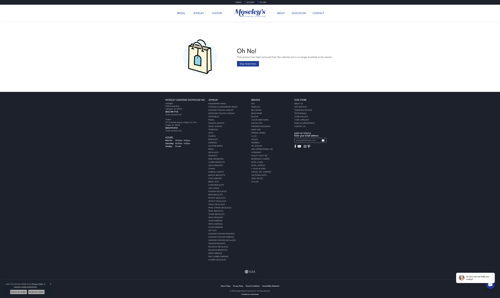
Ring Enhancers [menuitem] (216, 159)
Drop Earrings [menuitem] (215, 253)
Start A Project (301, 120)
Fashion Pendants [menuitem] (217, 243)
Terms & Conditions (253, 286)
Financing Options (303, 110)
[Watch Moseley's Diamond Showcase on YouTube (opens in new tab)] (299, 146)
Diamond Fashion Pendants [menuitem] (221, 233)
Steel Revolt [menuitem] (257, 178)
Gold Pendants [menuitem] (215, 165)
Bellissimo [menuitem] (256, 110)
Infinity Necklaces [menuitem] (217, 201)
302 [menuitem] (253, 103)
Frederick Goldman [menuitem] (260, 126)
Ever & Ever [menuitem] (256, 123)
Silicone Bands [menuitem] (215, 146)
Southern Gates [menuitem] (259, 175)
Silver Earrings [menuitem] (215, 227)
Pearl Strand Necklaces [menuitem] (219, 207)
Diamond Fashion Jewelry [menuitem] (220, 110)
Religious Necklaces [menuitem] (218, 246)
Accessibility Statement (270, 286)
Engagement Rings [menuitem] (217, 103)
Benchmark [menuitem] (256, 113)
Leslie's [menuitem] (254, 139)
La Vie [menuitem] (254, 136)
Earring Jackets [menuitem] (216, 172)
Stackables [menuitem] (213, 116)
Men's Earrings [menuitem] (215, 224)
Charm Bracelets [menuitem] (216, 162)
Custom (217, 13)
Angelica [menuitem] (255, 107)
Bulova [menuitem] (254, 116)
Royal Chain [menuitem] (257, 162)
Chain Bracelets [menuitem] (216, 185)
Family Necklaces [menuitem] (216, 204)
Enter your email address (306, 135)
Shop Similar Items (248, 63)
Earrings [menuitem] (212, 142)
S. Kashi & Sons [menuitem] (258, 168)
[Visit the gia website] (250, 271)
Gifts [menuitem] (210, 133)
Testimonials (300, 113)
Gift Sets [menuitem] (212, 230)
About (281, 13)
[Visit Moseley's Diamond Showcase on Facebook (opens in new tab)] (295, 146)
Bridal (181, 13)
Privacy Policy (238, 286)
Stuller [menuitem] (254, 181)
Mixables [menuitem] (255, 142)
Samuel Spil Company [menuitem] (261, 172)
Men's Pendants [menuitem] (215, 217)
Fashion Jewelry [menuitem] (216, 123)
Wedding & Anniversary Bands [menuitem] (223, 107)
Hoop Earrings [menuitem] (215, 220)
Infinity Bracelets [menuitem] (217, 198)
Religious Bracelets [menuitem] (217, 250)
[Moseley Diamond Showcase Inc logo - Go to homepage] (250, 13)
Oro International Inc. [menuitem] (262, 149)
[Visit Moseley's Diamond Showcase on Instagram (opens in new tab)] (305, 146)
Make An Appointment (304, 123)
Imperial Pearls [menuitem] (258, 133)
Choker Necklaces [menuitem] (217, 259)
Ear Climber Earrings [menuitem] (218, 256)
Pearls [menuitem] (211, 120)
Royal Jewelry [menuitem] (258, 165)
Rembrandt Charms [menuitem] (260, 159)
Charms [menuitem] (212, 136)
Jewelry (198, 13)
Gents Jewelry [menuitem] (215, 126)
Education (299, 13)
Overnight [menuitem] (256, 152)
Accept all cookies (36, 292)
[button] (237, 2)
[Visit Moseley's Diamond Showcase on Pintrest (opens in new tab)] (309, 146)
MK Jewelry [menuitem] (256, 146)
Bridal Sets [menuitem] (213, 181)
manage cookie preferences (25, 287)
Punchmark (254, 294)
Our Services (300, 107)
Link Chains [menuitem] (213, 188)
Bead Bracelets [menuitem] (215, 194)
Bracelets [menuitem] (213, 139)
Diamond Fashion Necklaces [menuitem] (222, 240)
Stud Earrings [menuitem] (215, 178)
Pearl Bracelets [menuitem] (215, 211)
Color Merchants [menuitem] (260, 120)
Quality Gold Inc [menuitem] (259, 155)
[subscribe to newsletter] (323, 140)
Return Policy (225, 286)
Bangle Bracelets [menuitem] (216, 175)
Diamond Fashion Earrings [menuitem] (221, 237)
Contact (318, 13)
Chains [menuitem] (211, 168)
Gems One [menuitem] (256, 129)
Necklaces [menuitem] (213, 152)
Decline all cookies (18, 292)
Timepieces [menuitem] (213, 129)
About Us (298, 103)
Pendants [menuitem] (212, 155)
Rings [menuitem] (211, 149)
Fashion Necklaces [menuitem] (217, 191)
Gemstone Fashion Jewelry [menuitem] (221, 113)
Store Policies (301, 116)
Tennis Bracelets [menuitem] (216, 214)
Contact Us (299, 126)
